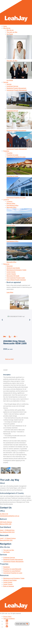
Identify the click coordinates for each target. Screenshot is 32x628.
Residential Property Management (13, 559)
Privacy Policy (7, 616)
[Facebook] (5, 627)
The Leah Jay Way (8, 550)
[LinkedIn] (5, 621)
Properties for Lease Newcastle (12, 569)
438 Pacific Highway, (6, 522)
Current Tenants (7, 584)
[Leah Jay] (16, 24)
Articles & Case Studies (10, 580)
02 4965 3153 (4, 514)
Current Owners (7, 582)
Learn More (10, 292)
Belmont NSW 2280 (5, 524)
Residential (6, 567)
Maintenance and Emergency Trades (13, 578)
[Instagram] (5, 624)
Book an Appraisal (8, 586)
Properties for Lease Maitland (11, 571)
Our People (6, 552)
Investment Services (9, 557)
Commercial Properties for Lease (12, 573)
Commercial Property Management (13, 561)
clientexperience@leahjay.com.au (9, 516)
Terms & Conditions (9, 618)
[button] (2, 320)
